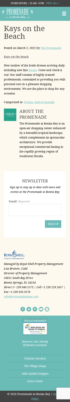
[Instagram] (47, 309)
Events (28, 102)
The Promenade (51, 48)
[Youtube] (40, 309)
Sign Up (53, 223)
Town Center (35, 381)
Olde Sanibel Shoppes (35, 373)
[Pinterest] (34, 309)
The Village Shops (35, 366)
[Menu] (64, 14)
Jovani (33, 70)
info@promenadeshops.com (21, 296)
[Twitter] (28, 309)
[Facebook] (22, 309)
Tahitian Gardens (35, 358)
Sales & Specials (44, 102)
